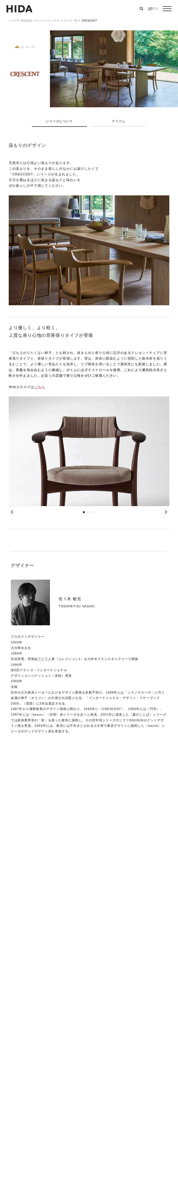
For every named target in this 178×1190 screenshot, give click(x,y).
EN (155, 8)
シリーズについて (59, 121)
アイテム (118, 121)
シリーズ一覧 (69, 20)
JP (150, 8)
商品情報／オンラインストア (39, 20)
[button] (84, 512)
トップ (13, 20)
